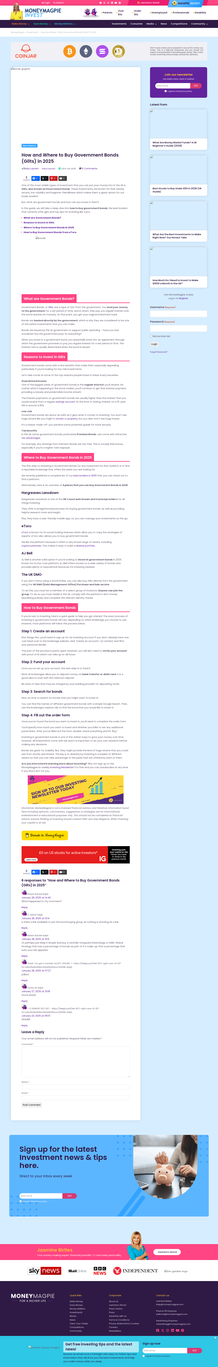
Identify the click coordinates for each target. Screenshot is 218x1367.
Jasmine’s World (117, 1305)
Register (183, 298)
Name (25, 1082)
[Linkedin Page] (112, 2)
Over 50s (121, 12)
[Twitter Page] (104, 2)
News (164, 23)
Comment (28, 1044)
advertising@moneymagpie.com (173, 1324)
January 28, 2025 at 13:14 (35, 918)
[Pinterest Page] (119, 2)
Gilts (50, 307)
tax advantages (31, 438)
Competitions (179, 23)
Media (150, 23)
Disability (200, 12)
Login (154, 344)
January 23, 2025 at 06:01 (36, 1015)
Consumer (136, 23)
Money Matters (64, 23)
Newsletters (115, 1331)
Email (25, 1093)
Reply (25, 907)
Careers (113, 1327)
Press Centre (115, 1308)
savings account (65, 401)
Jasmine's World (149, 2)
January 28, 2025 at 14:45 (36, 897)
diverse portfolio (85, 545)
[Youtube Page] (115, 2)
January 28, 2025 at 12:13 (35, 939)
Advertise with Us (118, 1316)
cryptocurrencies (31, 545)
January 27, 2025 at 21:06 (36, 991)
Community (198, 23)
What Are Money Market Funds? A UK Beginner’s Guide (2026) (175, 144)
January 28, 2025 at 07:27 (36, 970)
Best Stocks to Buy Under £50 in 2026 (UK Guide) (177, 190)
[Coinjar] (109, 60)
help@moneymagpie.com (170, 1304)
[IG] (76, 862)
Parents (107, 12)
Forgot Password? (158, 352)
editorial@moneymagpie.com (172, 1314)
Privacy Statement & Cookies (124, 1323)
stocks (59, 418)
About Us (113, 1301)
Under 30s (137, 12)
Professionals (181, 12)
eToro (25, 532)
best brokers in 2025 (85, 475)
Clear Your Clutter (79, 1323)
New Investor (29, 145)
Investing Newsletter (61, 767)
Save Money (41, 23)
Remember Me (161, 336)
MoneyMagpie (18, 32)
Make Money (19, 23)
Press (112, 1312)
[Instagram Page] (108, 2)
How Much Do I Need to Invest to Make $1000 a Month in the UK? (175, 282)
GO (196, 86)
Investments (119, 23)
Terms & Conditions (119, 1320)
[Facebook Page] (100, 2)
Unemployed (159, 12)
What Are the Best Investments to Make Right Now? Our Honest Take (177, 236)
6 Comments (89, 168)
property (72, 418)
